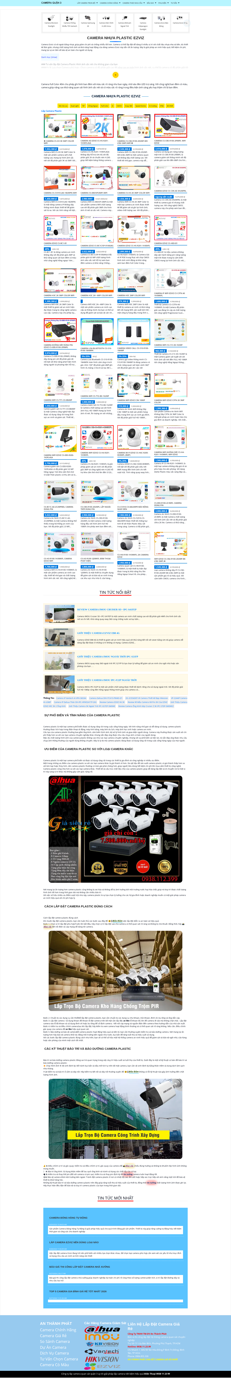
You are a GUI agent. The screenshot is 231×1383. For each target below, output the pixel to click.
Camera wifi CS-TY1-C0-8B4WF (58, 400)
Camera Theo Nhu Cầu (132, 3)
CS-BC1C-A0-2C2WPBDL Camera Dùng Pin (58, 508)
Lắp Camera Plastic (51, 110)
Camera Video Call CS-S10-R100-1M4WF (133, 349)
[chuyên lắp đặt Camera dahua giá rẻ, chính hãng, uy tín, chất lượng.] (102, 1329)
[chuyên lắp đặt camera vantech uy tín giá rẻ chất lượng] (102, 1351)
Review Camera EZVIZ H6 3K (112, 702)
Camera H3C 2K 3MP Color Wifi (59, 295)
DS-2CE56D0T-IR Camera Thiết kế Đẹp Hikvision (147, 698)
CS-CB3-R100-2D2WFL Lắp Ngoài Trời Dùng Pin (96, 508)
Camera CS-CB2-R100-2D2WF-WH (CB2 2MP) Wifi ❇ (132, 142)
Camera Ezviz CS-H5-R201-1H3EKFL (133, 245)
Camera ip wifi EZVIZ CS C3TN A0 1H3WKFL (169, 294)
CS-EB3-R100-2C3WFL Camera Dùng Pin (168, 504)
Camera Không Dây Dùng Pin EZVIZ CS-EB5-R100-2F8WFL (58, 346)
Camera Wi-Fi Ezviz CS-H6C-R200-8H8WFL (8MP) (132, 453)
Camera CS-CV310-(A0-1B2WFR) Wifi (60, 193)
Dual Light (75, 106)
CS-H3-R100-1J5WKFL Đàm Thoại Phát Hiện (96, 559)
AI (112, 106)
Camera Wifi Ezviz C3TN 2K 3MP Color (169, 401)
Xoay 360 (128, 106)
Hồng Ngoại (93, 106)
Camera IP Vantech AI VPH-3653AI (71, 698)
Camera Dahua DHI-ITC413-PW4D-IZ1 (105, 698)
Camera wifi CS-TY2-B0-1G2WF (95, 396)
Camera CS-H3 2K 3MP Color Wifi (133, 193)
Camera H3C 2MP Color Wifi (131, 295)
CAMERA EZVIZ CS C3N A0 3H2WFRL (170, 191)
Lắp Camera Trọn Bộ (86, 3)
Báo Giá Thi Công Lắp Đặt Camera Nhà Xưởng (79, 1266)
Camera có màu (54, 1364)
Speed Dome (141, 106)
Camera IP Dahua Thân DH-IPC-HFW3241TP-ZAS (75, 702)
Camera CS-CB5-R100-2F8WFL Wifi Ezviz (170, 141)
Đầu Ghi (150, 3)
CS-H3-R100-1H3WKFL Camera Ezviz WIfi (58, 559)
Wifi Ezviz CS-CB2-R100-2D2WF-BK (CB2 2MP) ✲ (169, 560)
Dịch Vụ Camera (54, 1353)
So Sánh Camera (55, 1341)
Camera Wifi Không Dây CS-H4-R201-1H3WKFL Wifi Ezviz (169, 453)
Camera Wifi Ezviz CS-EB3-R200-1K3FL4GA (59, 456)
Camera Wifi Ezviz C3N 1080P (131, 400)
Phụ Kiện (162, 3)
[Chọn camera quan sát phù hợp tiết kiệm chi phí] (187, 23)
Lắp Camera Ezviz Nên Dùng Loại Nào (74, 1242)
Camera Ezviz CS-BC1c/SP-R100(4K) (97, 245)
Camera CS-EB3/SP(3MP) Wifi (94, 193)
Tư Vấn (174, 3)
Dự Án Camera (53, 1347)
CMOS (119, 106)
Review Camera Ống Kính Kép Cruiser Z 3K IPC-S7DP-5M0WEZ (146, 706)
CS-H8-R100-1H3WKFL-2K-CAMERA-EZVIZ (133, 555)
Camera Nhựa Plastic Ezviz (115, 38)
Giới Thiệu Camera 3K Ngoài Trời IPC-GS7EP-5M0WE (92, 706)
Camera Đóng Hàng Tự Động (68, 1217)
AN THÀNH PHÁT (56, 1323)
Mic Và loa (63, 106)
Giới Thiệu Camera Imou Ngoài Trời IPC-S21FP (107, 656)
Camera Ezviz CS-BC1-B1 (55, 243)
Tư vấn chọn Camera (59, 1358)
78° (83, 106)
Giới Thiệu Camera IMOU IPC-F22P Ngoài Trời (107, 680)
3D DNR (170, 106)
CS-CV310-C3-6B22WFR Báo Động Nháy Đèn (132, 508)
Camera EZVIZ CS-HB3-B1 (166, 243)
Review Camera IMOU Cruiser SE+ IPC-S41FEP (106, 609)
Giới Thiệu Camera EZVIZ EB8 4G (98, 633)
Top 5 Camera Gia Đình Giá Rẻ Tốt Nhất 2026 (78, 1291)
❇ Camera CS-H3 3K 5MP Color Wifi (59, 142)
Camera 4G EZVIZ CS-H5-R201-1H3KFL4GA (94, 141)
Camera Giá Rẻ (53, 1335)
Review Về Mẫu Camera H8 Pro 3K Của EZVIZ (147, 702)
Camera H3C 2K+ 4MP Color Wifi (96, 295)
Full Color (104, 106)
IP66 (161, 106)
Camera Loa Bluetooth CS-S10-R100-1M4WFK (96, 349)
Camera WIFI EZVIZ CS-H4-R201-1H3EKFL (95, 453)
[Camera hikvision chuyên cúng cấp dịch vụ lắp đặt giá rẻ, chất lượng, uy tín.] (102, 1358)
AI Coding (153, 106)
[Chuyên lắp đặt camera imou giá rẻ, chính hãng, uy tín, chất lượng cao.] (102, 1336)
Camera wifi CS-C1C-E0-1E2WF (168, 345)
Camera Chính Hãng (109, 3)
